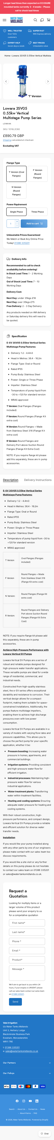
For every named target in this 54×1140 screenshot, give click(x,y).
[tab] (12, 479)
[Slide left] (6, 81)
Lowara (7, 124)
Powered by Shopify (40, 1120)
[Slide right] (47, 81)
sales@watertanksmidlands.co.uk (21, 1051)
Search (12, 1109)
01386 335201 (22, 243)
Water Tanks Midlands (22, 1120)
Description (10, 480)
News (42, 1109)
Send (15, 1001)
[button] (4, 20)
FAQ (35, 1113)
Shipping (7, 140)
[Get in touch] (42, 20)
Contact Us (32, 1109)
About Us (21, 1109)
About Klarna (25, 1113)
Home (7, 55)
